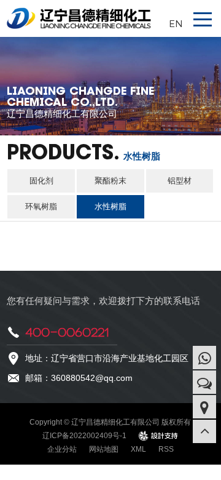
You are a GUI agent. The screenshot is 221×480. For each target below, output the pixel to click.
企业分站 (62, 449)
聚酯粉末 (110, 180)
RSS (166, 449)
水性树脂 (110, 206)
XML (138, 449)
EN (176, 23)
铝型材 (180, 180)
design (158, 435)
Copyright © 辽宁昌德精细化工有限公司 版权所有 (110, 422)
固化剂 (41, 180)
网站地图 (103, 449)
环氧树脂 (41, 206)
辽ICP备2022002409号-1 (84, 435)
